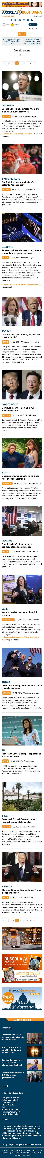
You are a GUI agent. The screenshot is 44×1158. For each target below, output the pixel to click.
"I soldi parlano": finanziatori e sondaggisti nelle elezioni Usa (17, 545)
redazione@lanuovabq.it (11, 1109)
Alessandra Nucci (31, 693)
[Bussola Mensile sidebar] (22, 968)
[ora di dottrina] (22, 998)
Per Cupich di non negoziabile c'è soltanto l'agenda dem (18, 183)
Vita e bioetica (8, 620)
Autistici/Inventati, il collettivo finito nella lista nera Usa (11, 1050)
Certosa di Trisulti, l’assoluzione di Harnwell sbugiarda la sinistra (19, 820)
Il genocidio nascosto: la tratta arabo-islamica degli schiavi (12, 1062)
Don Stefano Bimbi (32, 483)
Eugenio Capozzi (30, 116)
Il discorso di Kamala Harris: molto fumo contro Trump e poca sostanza (21, 251)
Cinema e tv (7, 483)
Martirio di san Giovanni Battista (32, 40)
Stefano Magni (27, 257)
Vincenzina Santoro (30, 342)
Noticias (16, 25)
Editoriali (6, 116)
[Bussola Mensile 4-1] (22, 938)
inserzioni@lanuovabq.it (11, 1114)
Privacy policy (7, 1144)
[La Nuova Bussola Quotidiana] (22, 12)
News (7, 25)
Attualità (6, 415)
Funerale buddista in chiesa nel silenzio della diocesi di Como (13, 1037)
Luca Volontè (32, 619)
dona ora (33, 25)
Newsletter (32, 28)
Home (23, 55)
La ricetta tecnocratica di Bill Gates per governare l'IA (13, 1075)
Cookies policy (18, 1144)
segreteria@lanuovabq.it (11, 1112)
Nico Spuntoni (28, 189)
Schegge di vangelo (11, 39)
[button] (22, 33)
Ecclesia (6, 189)
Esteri (5, 258)
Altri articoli (22, 1019)
